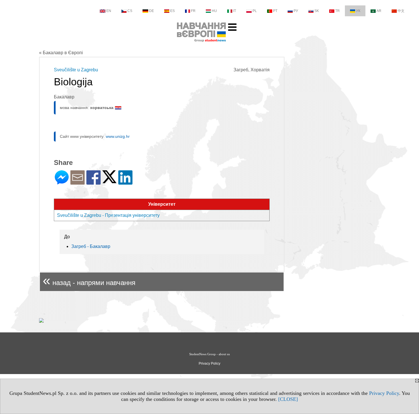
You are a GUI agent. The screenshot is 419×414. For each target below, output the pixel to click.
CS (129, 11)
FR (193, 11)
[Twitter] (109, 181)
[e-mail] (77, 182)
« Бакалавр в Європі (61, 52)
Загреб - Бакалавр (90, 246)
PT (275, 11)
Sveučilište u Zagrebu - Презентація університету (108, 215)
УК (358, 11)
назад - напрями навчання (89, 280)
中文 (401, 11)
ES (172, 11)
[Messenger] (62, 182)
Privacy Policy (384, 393)
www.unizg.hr (118, 136)
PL (255, 11)
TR (337, 11)
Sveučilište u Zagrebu (76, 69)
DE (151, 11)
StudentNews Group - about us (209, 354)
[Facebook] (93, 182)
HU (214, 11)
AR (379, 11)
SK (316, 11)
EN (108, 11)
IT (234, 11)
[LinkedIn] (125, 182)
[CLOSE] (288, 399)
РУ (296, 11)
